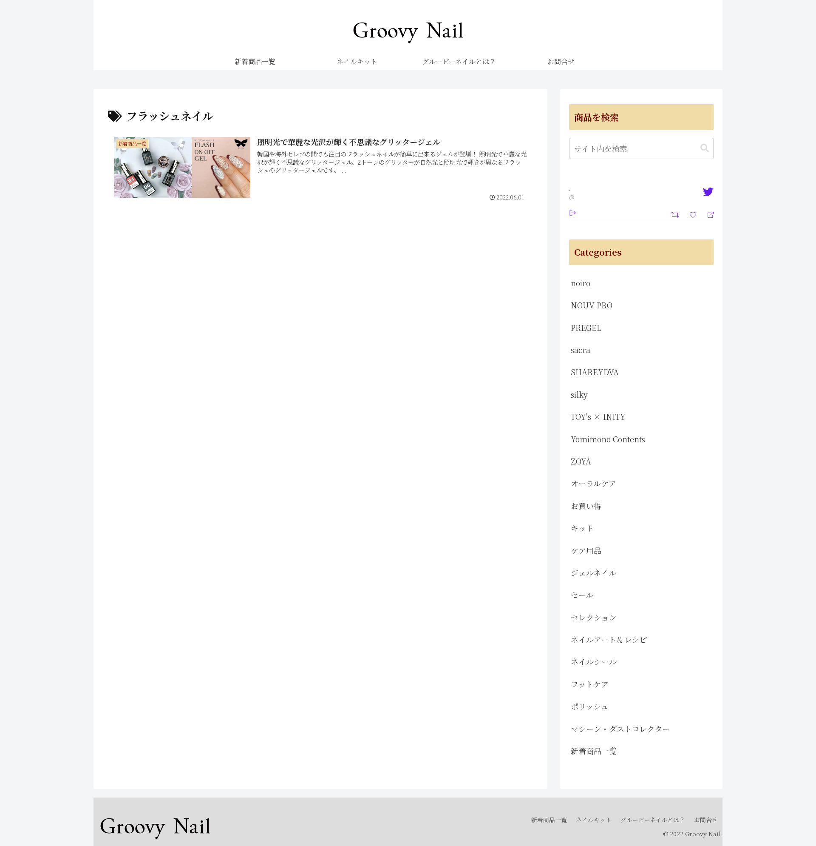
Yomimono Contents (608, 438)
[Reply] (707, 214)
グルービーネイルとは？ (652, 819)
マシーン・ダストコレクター (620, 728)
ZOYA (581, 461)
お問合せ (706, 819)
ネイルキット (594, 819)
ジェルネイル (593, 572)
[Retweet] (676, 213)
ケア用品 (586, 550)
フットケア (590, 683)
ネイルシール (594, 661)
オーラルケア (593, 483)
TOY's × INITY (598, 416)
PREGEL (586, 327)
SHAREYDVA (595, 371)
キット (582, 527)
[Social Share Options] (572, 212)
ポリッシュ (590, 706)
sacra (580, 349)
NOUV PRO (591, 304)
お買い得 (586, 505)
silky (579, 394)
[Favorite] (694, 214)
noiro (580, 282)
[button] (704, 148)
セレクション (594, 617)
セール (582, 594)
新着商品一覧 (594, 750)
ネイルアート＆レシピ (609, 639)
